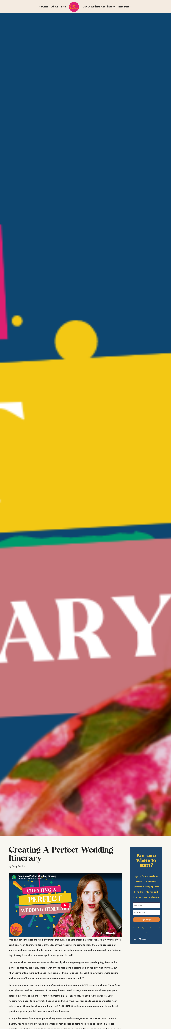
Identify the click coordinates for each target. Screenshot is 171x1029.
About (54, 7)
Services (43, 7)
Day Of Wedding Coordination (99, 7)
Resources (123, 7)
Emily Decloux (19, 866)
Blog (63, 7)
